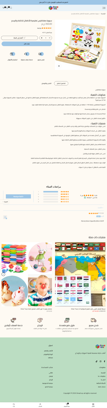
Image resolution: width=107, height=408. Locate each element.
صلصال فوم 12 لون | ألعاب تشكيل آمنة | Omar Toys (36, 309)
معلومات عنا (101, 376)
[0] (7, 8)
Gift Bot (50, 358)
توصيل (51, 376)
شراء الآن (27, 43)
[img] (93, 213)
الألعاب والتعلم (48, 351)
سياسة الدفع (49, 387)
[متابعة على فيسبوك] (104, 361)
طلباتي (51, 373)
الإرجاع (51, 380)
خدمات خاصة (101, 387)
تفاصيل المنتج (61, 83)
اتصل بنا (103, 380)
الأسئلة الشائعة (100, 383)
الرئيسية (103, 13)
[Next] (3, 274)
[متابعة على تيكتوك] (96, 361)
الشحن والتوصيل (46, 83)
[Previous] (103, 274)
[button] (46, 28)
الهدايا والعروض (48, 354)
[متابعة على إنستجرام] (100, 361)
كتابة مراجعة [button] (18, 196)
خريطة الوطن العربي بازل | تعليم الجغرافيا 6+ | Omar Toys (88, 309)
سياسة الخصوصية (47, 383)
